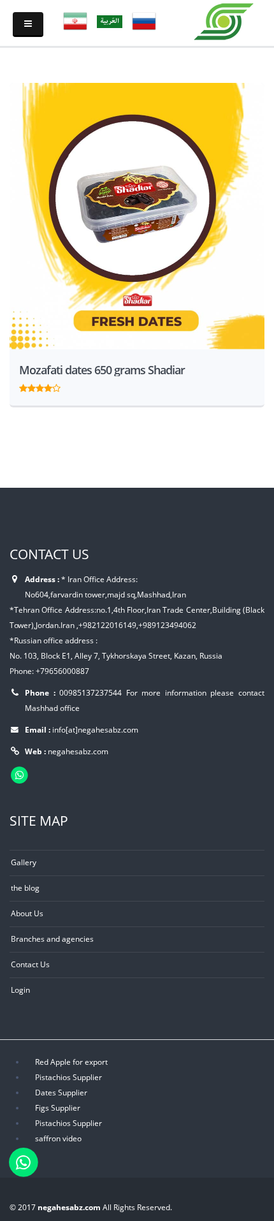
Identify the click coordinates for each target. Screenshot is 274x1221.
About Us (27, 913)
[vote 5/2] (31, 386)
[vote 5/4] (48, 386)
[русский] (144, 20)
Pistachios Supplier (68, 1077)
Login (20, 989)
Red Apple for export (71, 1061)
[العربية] (109, 20)
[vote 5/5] (56, 386)
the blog (25, 887)
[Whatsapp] (23, 1161)
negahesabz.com (78, 751)
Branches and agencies (52, 938)
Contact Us (30, 964)
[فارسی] (75, 20)
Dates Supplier (61, 1092)
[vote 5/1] (23, 386)
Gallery (23, 862)
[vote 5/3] (40, 386)
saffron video (58, 1138)
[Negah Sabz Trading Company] (224, 19)
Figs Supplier (57, 1107)
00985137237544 (90, 692)
